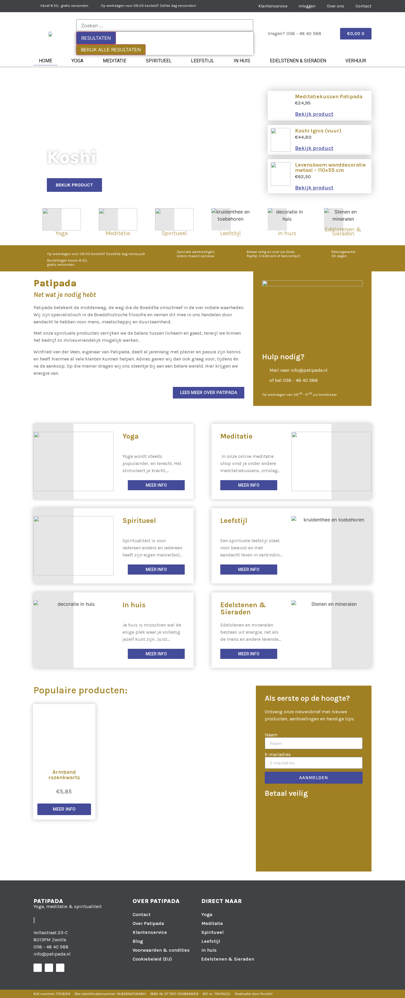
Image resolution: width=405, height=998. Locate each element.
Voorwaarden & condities (161, 950)
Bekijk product (314, 114)
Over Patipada (148, 923)
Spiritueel (159, 61)
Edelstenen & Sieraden (298, 61)
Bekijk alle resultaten (111, 50)
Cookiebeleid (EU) (152, 959)
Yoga (77, 61)
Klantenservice (150, 932)
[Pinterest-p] (60, 968)
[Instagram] (49, 968)
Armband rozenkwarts (64, 775)
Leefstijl (202, 61)
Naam (271, 735)
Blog (138, 941)
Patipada (48, 901)
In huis (242, 61)
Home (45, 61)
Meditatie (114, 61)
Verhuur (355, 61)
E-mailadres (278, 754)
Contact (142, 914)
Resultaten (96, 38)
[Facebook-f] (38, 968)
